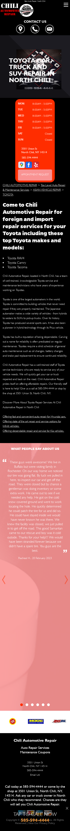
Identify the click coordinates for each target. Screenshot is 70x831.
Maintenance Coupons (35, 752)
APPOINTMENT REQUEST (35, 174)
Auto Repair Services (35, 748)
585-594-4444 (30, 157)
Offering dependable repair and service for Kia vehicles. (33, 430)
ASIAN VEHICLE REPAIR (47, 189)
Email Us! (35, 774)
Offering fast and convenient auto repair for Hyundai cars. (34, 416)
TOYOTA (8, 194)
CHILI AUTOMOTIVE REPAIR (20, 185)
